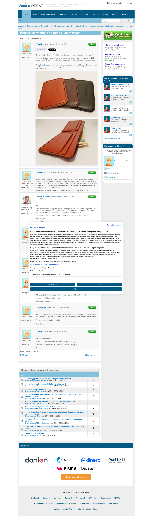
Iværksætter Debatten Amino (28, 26)
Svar (92, 44)
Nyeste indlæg (30, 381)
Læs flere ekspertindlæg (112, 138)
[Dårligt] (38, 46)
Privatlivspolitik (99, 503)
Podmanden (111, 177)
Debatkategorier (25, 21)
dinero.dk (68, 498)
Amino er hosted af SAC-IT (64, 509)
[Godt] (43, 46)
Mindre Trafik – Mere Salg (121, 95)
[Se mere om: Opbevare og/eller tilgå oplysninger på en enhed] (119, 275)
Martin (39, 398)
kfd (108, 169)
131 (31, 187)
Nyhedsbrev (84, 503)
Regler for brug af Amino (66, 503)
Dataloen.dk (106, 498)
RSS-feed (24, 355)
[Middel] (41, 46)
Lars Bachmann (42, 381)
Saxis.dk (46, 498)
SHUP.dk (117, 498)
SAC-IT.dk (93, 498)
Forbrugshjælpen (120, 161)
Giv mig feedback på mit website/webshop (87, 26)
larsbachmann (111, 173)
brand (42, 65)
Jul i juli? (115, 106)
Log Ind (129, 3)
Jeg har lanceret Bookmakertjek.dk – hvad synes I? (45, 384)
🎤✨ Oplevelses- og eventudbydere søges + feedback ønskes (50, 401)
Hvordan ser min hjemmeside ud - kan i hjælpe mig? (46, 407)
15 (130, 91)
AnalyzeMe (41, 391)
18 (31, 320)
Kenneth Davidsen (43, 386)
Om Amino (113, 503)
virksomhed (79, 58)
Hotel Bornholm (84, 509)
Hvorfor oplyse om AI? (120, 84)
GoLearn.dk (80, 498)
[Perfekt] (45, 46)
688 (31, 213)
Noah (39, 416)
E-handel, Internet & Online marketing (55, 26)
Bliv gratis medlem (116, 3)
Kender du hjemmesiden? (35, 433)
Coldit (48, 172)
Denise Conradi (42, 409)
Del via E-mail (41, 49)
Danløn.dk (35, 498)
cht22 (39, 435)
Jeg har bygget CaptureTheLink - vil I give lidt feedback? (48, 379)
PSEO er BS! (116, 128)
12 (130, 124)
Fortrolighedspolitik (114, 225)
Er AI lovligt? (116, 117)
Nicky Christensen (43, 423)
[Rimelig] (39, 46)
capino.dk (57, 498)
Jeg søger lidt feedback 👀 (35, 389)
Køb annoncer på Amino (43, 503)
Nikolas (39, 430)
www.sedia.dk (57, 196)
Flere (124, 14)
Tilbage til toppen (91, 355)
